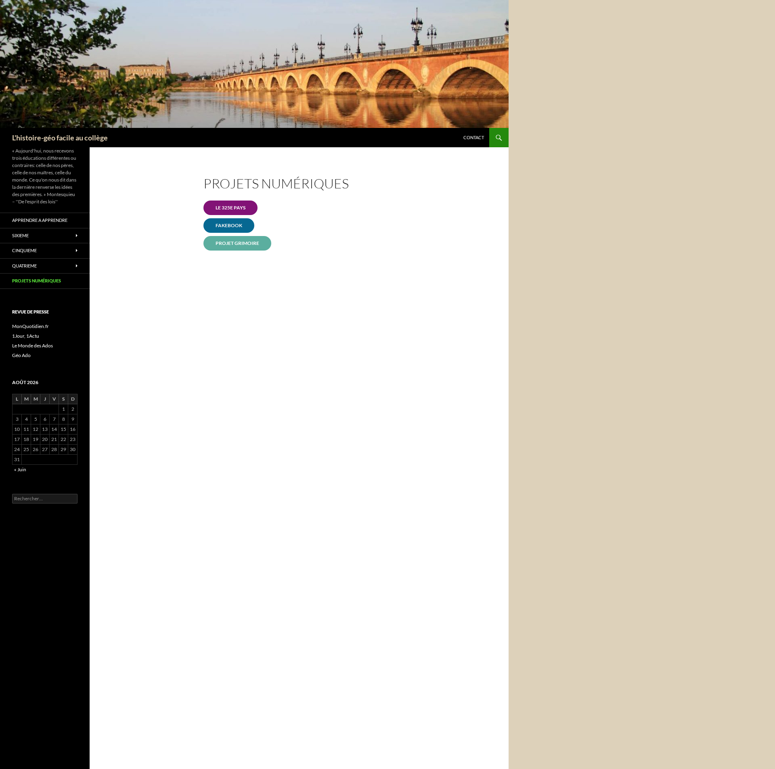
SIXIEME (20, 235)
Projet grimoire (237, 243)
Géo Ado (21, 355)
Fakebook (229, 225)
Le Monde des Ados (32, 346)
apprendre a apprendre (39, 220)
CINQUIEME (24, 250)
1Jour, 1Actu (25, 336)
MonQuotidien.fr (30, 326)
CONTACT (473, 137)
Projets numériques (36, 280)
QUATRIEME (24, 265)
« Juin (20, 469)
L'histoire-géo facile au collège (60, 137)
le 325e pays (230, 208)
